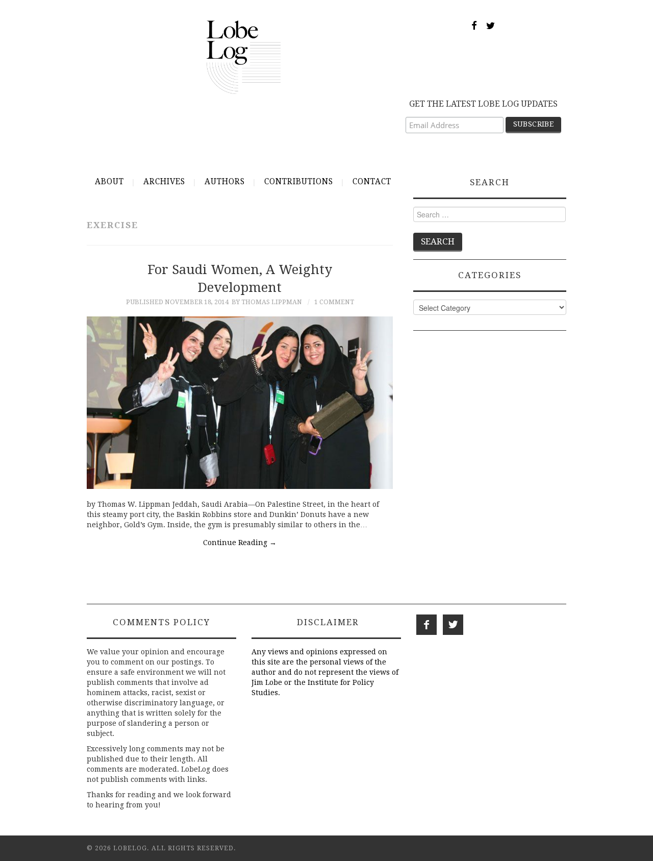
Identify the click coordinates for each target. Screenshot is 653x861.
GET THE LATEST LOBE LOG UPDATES (483, 104)
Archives (164, 181)
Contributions (298, 181)
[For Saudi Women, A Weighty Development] (240, 402)
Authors (225, 181)
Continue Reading (240, 542)
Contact (372, 181)
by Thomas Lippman (267, 302)
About (109, 181)
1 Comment (334, 302)
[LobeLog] (244, 57)
